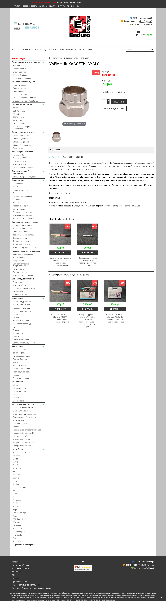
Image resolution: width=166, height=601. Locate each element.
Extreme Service (111, 600)
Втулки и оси (18, 292)
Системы (16, 199)
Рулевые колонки (20, 272)
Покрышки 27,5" (19, 158)
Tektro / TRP (18, 541)
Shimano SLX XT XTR (21, 453)
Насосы (16, 427)
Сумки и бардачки (20, 359)
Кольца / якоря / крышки (23, 275)
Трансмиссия (18, 180)
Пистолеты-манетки (21, 190)
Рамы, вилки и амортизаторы (26, 251)
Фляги (15, 362)
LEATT (15, 462)
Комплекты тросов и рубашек (25, 177)
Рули (15, 327)
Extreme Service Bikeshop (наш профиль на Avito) (72, 174)
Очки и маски (18, 401)
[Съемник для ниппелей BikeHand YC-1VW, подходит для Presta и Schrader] (87, 234)
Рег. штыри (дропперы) (22, 302)
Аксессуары (17, 346)
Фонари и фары (19, 353)
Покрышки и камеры (22, 104)
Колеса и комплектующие (24, 82)
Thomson (17, 506)
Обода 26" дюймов (20, 139)
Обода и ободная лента (23, 132)
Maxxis (15, 481)
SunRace (16, 503)
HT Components (19, 487)
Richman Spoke (19, 532)
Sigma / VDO (18, 529)
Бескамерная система (22, 152)
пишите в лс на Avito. (137, 180)
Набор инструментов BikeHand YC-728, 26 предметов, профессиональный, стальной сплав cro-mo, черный (87, 321)
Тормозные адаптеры (21, 244)
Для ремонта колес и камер (24, 443)
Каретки (16, 203)
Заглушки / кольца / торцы (24, 343)
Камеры (16, 108)
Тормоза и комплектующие (25, 222)
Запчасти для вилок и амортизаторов (22, 265)
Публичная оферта (20, 581)
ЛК (68, 6)
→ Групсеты (18, 184)
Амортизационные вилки (23, 254)
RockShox (17, 468)
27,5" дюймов (18, 117)
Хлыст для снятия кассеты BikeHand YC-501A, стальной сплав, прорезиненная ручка (60, 261)
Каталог (16, 6)
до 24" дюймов (19, 111)
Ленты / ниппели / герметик (24, 168)
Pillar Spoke (17, 535)
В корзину (119, 102)
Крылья (16, 375)
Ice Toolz (16, 475)
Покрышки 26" (18, 155)
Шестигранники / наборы (23, 436)
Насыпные (17, 66)
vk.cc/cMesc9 (146, 24)
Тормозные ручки (20, 238)
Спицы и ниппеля (20, 95)
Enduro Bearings (19, 72)
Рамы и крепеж (19, 269)
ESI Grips (16, 472)
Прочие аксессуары (21, 378)
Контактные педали (21, 321)
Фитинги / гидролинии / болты (25, 248)
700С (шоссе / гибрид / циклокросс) (22, 128)
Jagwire (16, 478)
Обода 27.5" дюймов (21, 142)
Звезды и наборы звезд (22, 212)
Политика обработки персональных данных (31, 588)
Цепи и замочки (19, 209)
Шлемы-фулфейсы (20, 391)
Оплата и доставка (114, 108)
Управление (17, 298)
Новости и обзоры (29, 6)
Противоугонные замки (22, 372)
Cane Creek (17, 525)
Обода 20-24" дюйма (21, 136)
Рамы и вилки (18, 282)
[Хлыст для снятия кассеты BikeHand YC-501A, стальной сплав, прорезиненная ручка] (60, 234)
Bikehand (16, 538)
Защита (16, 398)
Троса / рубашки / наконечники (20, 172)
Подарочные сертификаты (24, 545)
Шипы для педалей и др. (22, 324)
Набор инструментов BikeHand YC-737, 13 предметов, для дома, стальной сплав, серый (115, 318)
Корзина (75, 6)
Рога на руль (18, 333)
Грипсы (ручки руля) (21, 340)
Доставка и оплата (47, 6)
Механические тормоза (22, 229)
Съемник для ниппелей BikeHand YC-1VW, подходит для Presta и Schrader (88, 261)
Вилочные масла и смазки (23, 408)
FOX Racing (17, 522)
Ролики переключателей (23, 215)
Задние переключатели (22, 193)
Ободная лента (19, 148)
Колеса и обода (19, 165)
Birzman (16, 494)
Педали (16, 317)
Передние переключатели (23, 196)
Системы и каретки (20, 295)
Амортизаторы (19, 261)
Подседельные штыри (21, 308)
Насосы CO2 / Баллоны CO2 (24, 433)
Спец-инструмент (20, 424)
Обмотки (16, 336)
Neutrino (16, 516)
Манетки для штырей (21, 305)
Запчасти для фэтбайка (23, 279)
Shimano (16, 456)
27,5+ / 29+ (17, 120)
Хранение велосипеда (22, 439)
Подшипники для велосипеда (26, 62)
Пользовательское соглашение (26, 585)
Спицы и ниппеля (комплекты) (25, 98)
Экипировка (17, 382)
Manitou (16, 484)
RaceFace (17, 465)
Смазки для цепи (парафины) (24, 414)
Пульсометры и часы (21, 356)
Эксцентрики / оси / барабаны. (25, 101)
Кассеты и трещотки (21, 206)
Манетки (16, 187)
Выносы (16, 330)
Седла (15, 314)
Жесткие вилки (19, 258)
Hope (15, 510)
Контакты (61, 6)
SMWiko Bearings (20, 75)
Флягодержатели (19, 365)
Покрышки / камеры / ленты (24, 288)
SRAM (15, 459)
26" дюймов (17, 114)
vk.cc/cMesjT (146, 18)
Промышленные (19, 69)
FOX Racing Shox (19, 519)
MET (15, 497)
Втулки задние (18, 91)
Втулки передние (19, 88)
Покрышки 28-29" (20, 161)
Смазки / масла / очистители (24, 417)
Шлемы (16, 385)
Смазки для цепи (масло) (23, 411)
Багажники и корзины (22, 369)
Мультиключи (18, 420)
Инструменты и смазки (23, 404)
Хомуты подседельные (22, 311)
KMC (15, 491)
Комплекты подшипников (23, 78)
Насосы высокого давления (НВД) (27, 430)
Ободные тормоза (20, 232)
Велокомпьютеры (20, 350)
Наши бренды (18, 449)
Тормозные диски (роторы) (24, 235)
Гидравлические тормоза (23, 225)
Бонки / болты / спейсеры (23, 219)
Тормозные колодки (21, 241)
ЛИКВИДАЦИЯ (18, 58)
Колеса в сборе (19, 85)
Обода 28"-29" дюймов (22, 145)
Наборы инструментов (22, 446)
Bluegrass (17, 500)
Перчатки (17, 395)
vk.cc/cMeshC (145, 21)
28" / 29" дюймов (19, 124)
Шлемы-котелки (19, 388)
